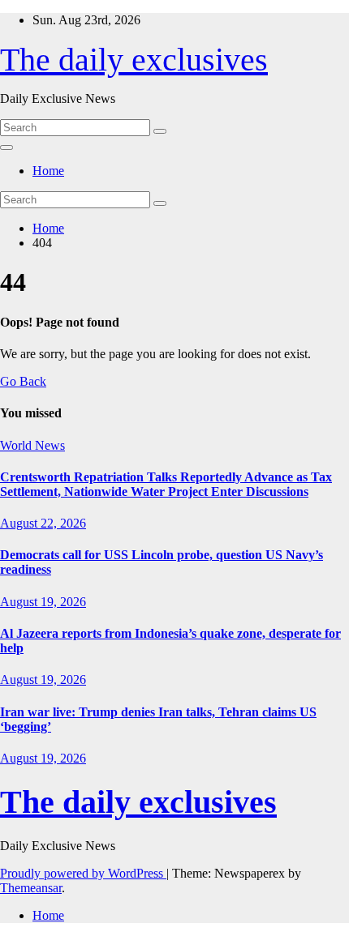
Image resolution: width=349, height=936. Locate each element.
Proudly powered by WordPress (83, 873)
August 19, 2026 (43, 602)
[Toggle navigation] (6, 147)
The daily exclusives (134, 59)
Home (48, 170)
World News (32, 445)
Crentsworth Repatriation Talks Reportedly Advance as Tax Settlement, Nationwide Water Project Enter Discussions (166, 484)
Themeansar (31, 888)
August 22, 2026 (43, 523)
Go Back (23, 381)
